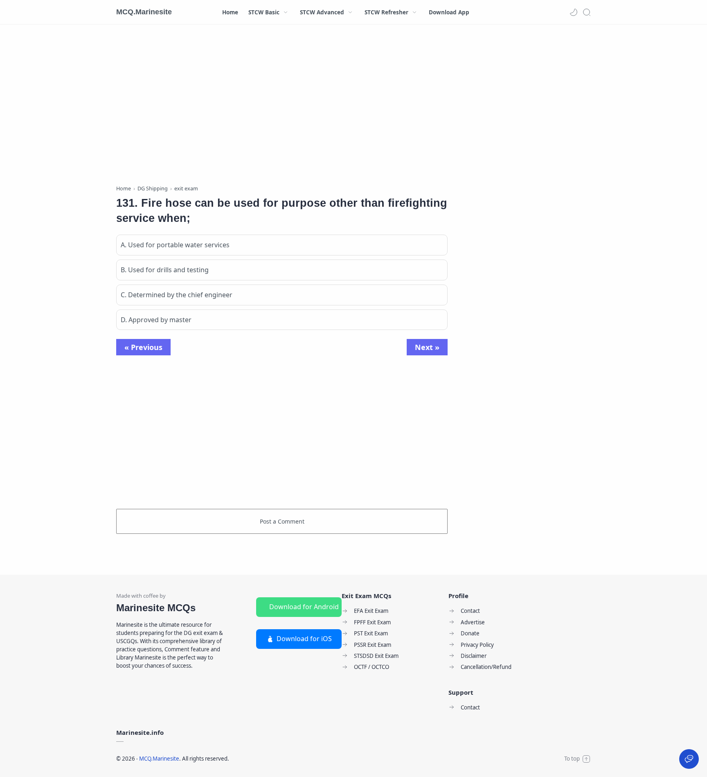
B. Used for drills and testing (165, 269)
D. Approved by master (156, 319)
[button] (574, 12)
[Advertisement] (282, 106)
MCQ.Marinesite (144, 12)
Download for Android (304, 606)
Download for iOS (304, 638)
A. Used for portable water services (175, 244)
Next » (427, 347)
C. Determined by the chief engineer (176, 294)
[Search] (587, 12)
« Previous (143, 347)
